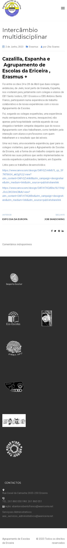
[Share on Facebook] (52, 231)
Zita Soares (53, 46)
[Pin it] (59, 231)
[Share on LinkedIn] (63, 231)
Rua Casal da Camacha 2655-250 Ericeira (25, 493)
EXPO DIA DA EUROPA (14, 219)
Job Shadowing (55, 219)
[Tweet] (55, 231)
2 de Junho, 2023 (14, 46)
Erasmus (33, 46)
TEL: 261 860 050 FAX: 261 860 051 (22, 501)
